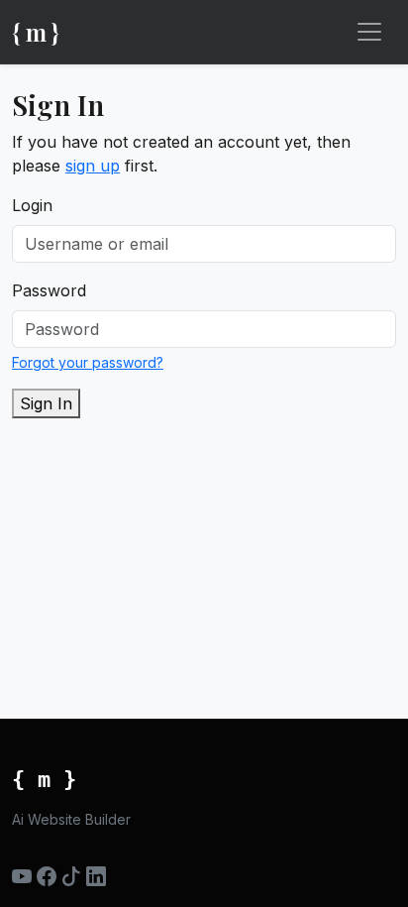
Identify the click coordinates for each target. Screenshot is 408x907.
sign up (92, 165)
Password (49, 290)
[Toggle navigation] (369, 32)
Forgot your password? (87, 362)
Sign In (46, 403)
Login (32, 205)
